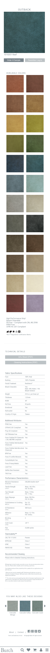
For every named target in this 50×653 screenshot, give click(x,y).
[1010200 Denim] (15, 163)
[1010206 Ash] (15, 223)
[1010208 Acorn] (15, 243)
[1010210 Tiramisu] (15, 263)
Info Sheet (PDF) (25, 357)
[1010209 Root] (35, 243)
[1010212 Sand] (15, 283)
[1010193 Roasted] (35, 83)
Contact (21, 632)
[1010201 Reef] (35, 163)
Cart (35, 650)
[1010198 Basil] (15, 143)
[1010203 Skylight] (35, 183)
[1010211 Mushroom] (35, 263)
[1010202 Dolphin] (15, 183)
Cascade (12, 613)
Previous (5, 607)
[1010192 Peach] (15, 83)
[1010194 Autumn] (15, 103)
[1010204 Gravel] (15, 203)
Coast (41, 613)
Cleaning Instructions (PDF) (25, 362)
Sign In (41, 650)
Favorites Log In (35, 60)
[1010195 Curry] (35, 103)
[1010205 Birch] (35, 203)
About (11, 632)
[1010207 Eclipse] (35, 223)
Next (45, 607)
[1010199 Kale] (35, 143)
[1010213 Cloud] (35, 283)
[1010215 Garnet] (15, 303)
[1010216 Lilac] (35, 303)
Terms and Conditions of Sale (15, 635)
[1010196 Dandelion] (15, 123)
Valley (28, 613)
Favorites (28, 650)
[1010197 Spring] (35, 123)
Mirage (12, 615)
